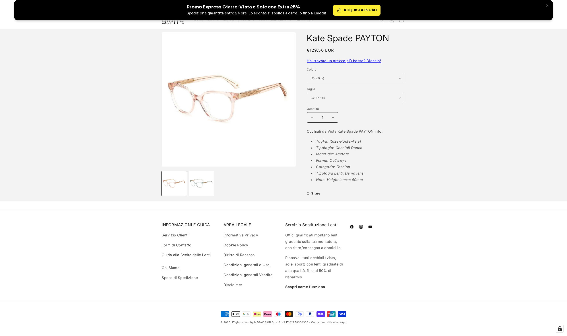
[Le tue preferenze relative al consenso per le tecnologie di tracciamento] (559, 328)
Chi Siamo (171, 267)
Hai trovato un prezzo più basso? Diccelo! (344, 61)
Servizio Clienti (175, 235)
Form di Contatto (177, 245)
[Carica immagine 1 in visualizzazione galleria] (174, 183)
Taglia (311, 89)
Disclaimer (232, 284)
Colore (312, 69)
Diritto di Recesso (239, 255)
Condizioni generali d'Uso (246, 265)
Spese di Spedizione (180, 277)
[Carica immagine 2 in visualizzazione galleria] (201, 183)
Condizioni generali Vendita (247, 274)
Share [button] (315, 193)
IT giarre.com (240, 322)
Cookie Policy (235, 245)
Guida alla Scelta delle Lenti (186, 255)
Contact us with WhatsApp (329, 322)
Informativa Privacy (240, 235)
